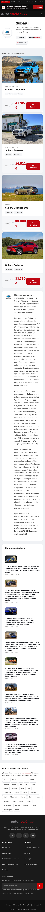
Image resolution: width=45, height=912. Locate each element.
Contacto (27, 853)
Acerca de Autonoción (32, 848)
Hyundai (14, 788)
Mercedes (34, 793)
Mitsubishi (13, 797)
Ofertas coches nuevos (10, 859)
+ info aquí (29, 894)
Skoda (21, 801)
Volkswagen (8, 810)
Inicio (4, 54)
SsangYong (7, 805)
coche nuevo (26, 773)
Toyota (33, 805)
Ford (33, 784)
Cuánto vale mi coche (10, 864)
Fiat (27, 784)
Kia (29, 788)
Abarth (6, 780)
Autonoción (8, 905)
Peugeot (38, 797)
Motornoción (7, 848)
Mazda (25, 793)
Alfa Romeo (16, 780)
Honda (6, 788)
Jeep (22, 788)
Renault (6, 801)
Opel (30, 797)
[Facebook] (12, 835)
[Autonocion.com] (14, 13)
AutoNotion (6, 853)
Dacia (14, 784)
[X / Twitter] (19, 835)
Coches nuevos (13, 54)
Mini (5, 797)
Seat (14, 801)
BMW (32, 780)
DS (21, 784)
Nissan (23, 797)
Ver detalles (33, 105)
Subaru (17, 805)
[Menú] (42, 14)
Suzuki (25, 805)
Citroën (6, 784)
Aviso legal (27, 859)
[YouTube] (33, 835)
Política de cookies (30, 864)
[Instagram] (26, 835)
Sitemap (5, 870)
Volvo (17, 810)
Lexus (17, 793)
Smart (29, 801)
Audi (24, 780)
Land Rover (7, 793)
